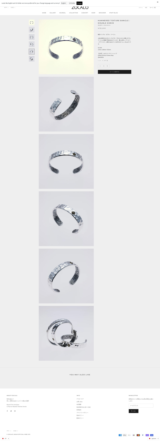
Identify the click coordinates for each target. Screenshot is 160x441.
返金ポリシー (80, 415)
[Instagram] (15, 411)
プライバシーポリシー (82, 412)
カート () (153, 7)
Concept (85, 12)
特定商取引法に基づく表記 (84, 407)
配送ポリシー (80, 418)
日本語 (12, 7)
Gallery (53, 12)
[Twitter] (105, 60)
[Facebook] (102, 60)
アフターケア (80, 399)
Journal (62, 12)
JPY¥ (5, 7)
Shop (93, 12)
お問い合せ (79, 401)
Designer (102, 12)
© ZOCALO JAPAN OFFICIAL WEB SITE (18, 434)
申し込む (133, 411)
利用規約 (79, 410)
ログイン (141, 7)
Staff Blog (113, 12)
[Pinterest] (107, 60)
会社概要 (79, 404)
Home (44, 12)
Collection (73, 12)
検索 (146, 7)
